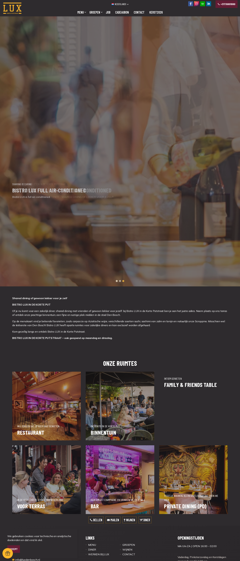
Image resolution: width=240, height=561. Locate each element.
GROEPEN (94, 12)
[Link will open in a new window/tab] (190, 3)
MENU (80, 12)
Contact (139, 12)
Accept (14, 549)
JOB (108, 12)
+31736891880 (228, 4)
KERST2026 (156, 12)
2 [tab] (120, 359)
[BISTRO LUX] (12, 8)
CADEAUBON (122, 12)
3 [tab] (123, 359)
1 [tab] (117, 359)
